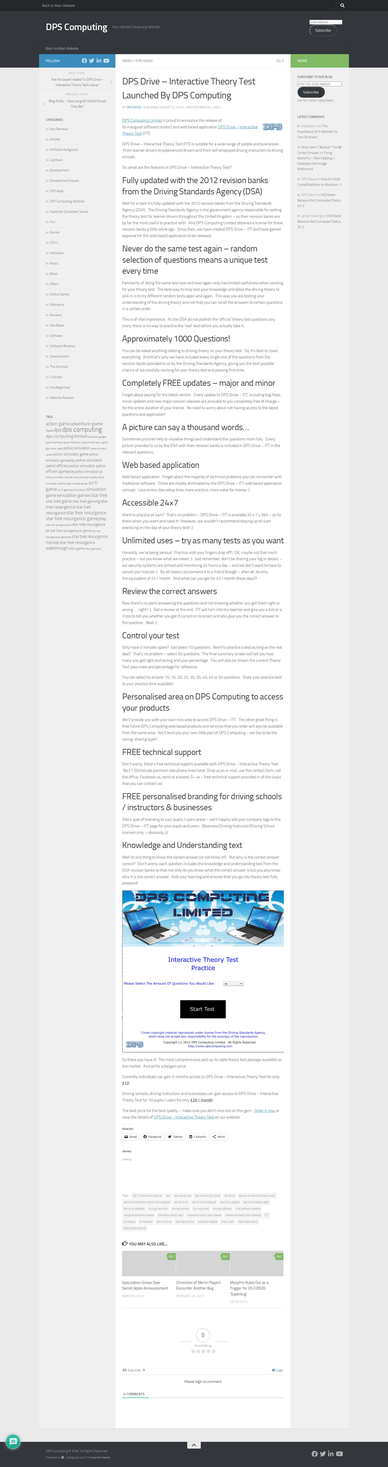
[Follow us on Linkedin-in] (98, 60)
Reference (57, 305)
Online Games (59, 294)
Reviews (56, 315)
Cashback (56, 160)
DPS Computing (76, 27)
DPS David (134, 107)
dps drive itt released (204, 1202)
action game (58, 423)
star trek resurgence (86, 512)
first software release (248, 1208)
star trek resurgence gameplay (76, 518)
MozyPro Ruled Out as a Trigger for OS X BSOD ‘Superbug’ (249, 1288)
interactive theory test (170, 1215)
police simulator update (85, 477)
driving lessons (180, 1208)
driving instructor (158, 1208)
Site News (144, 61)
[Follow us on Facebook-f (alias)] (84, 60)
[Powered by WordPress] (62, 1457)
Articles (55, 139)
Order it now (264, 1110)
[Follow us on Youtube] (106, 60)
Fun (52, 222)
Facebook (93, 436)
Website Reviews (62, 398)
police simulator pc (89, 471)
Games (55, 232)
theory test (227, 1221)
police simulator (76, 448)
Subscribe (323, 30)
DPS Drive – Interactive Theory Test (184, 1117)
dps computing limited (207, 1195)
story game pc (93, 548)
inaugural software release (139, 1215)
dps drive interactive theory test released (147, 1202)
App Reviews (59, 129)
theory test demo (247, 1221)
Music (54, 263)
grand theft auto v (92, 442)
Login (279, 1370)
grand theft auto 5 (73, 442)
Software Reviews (62, 346)
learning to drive (185, 1221)
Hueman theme (100, 1457)
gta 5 (105, 442)
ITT (266, 1215)
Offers (54, 284)
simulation (80, 489)
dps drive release (229, 1202)
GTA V (54, 243)
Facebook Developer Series (69, 212)
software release (207, 1221)
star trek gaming (86, 501)
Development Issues (64, 181)
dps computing (182, 1195)
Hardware (57, 253)
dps (168, 1195)
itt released (145, 1221)
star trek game (59, 501)
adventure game (87, 423)
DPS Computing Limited (142, 120)
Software (56, 336)
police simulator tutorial (59, 477)
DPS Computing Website (67, 201)
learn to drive (164, 1221)
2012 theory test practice (147, 1195)
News (127, 61)
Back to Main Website (58, 5)
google (102, 436)
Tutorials (56, 377)
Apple (49, 431)
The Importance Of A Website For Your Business (317, 131)
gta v (48, 448)
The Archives (59, 367)
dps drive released (134, 1208)
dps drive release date (256, 1202)
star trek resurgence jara (58, 525)
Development (59, 170)
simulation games (73, 495)
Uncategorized (60, 387)
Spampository (59, 356)
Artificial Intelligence (64, 150)
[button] (273, 127)
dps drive (229, 1195)
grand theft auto (54, 442)
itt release (129, 1221)
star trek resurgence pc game (70, 531)
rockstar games (80, 483)
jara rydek (57, 448)
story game (77, 548)
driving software (222, 1208)
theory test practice (135, 1228)
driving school (201, 1208)
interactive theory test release (204, 1215)
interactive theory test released (243, 1215)
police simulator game (71, 454)
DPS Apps (57, 191)
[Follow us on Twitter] (91, 60)
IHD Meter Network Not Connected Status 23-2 (319, 200)
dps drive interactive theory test (257, 1195)
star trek (99, 495)
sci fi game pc (65, 489)
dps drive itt (181, 1202)
